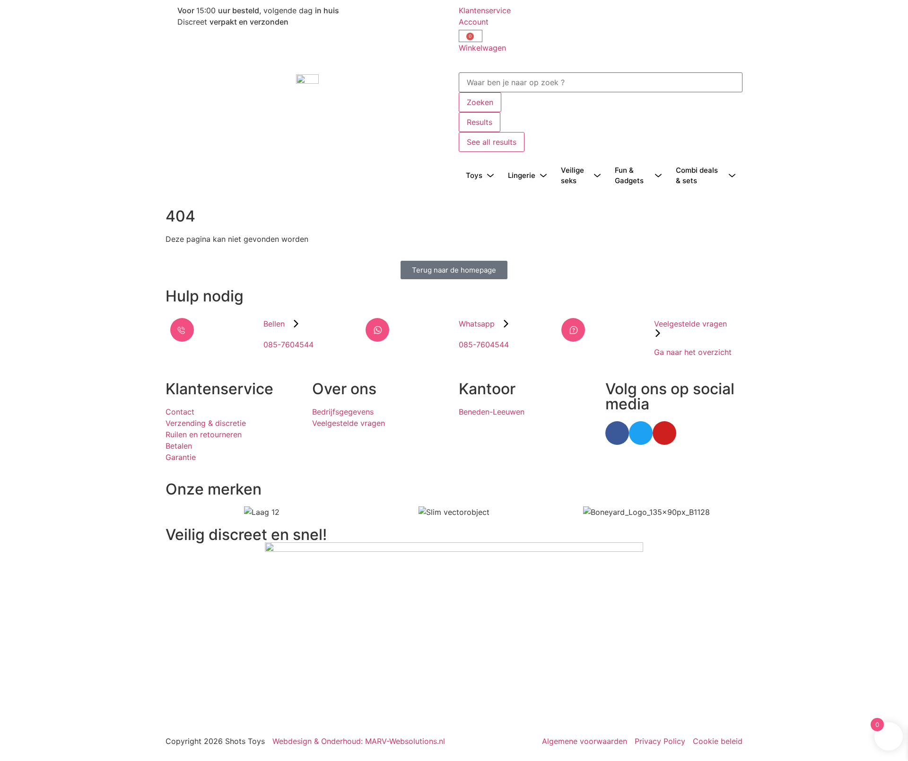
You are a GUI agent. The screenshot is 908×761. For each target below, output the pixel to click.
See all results (491, 142)
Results (479, 122)
